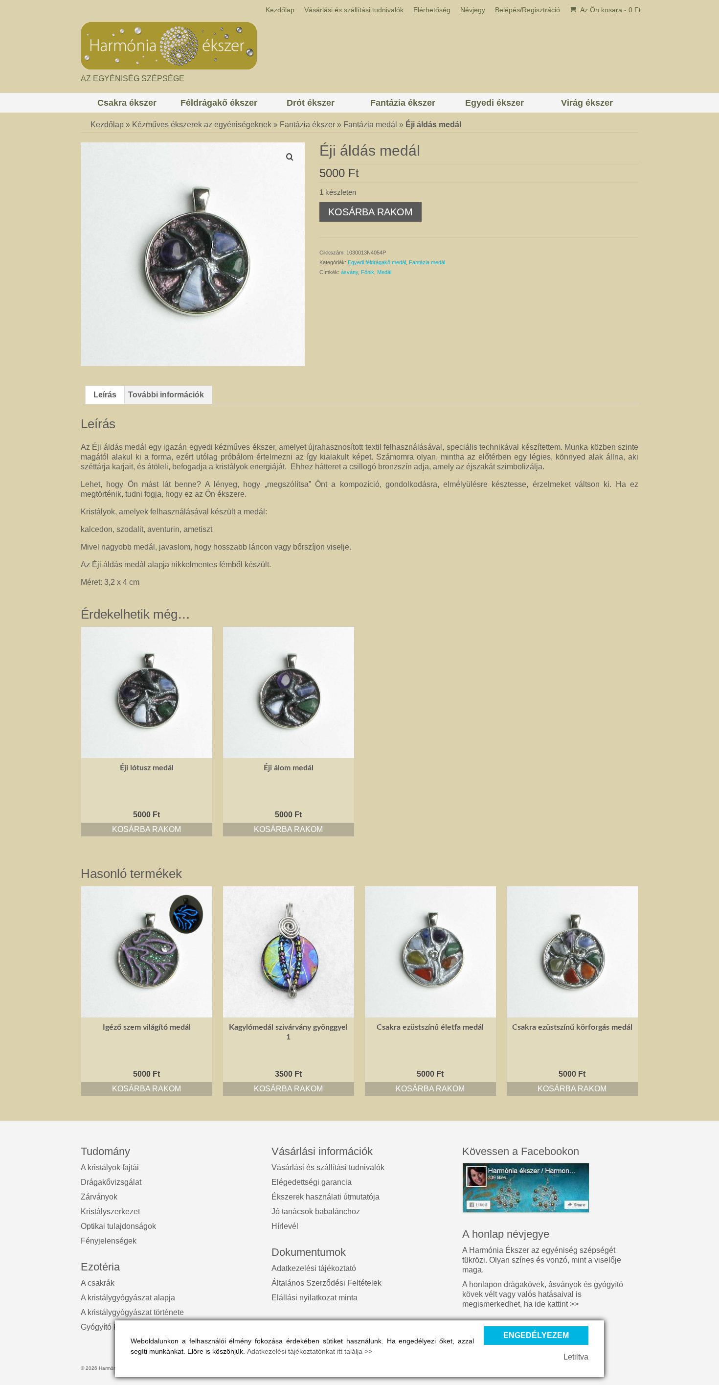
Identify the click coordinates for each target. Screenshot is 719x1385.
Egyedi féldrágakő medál (377, 262)
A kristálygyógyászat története (132, 1312)
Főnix (367, 272)
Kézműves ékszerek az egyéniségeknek (201, 124)
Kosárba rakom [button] (146, 829)
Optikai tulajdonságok (118, 1226)
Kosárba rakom (370, 212)
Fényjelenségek (108, 1241)
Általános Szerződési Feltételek (326, 1283)
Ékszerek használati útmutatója (325, 1197)
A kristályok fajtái (110, 1167)
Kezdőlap (107, 124)
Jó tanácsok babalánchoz (315, 1211)
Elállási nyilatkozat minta (314, 1297)
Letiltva (575, 1357)
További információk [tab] (166, 395)
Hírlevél (284, 1226)
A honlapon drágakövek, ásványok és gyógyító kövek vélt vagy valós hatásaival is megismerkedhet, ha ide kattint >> (542, 1294)
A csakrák (97, 1283)
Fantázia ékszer (307, 124)
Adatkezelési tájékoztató (313, 1268)
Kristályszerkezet (110, 1211)
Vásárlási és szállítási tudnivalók (327, 1167)
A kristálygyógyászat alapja (128, 1297)
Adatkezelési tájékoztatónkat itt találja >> (309, 1351)
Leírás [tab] (104, 395)
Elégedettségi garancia (311, 1182)
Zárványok (99, 1197)
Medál (384, 272)
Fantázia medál (370, 124)
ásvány (349, 272)
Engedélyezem (536, 1335)
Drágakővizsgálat (111, 1182)
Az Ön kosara (610, 10)
